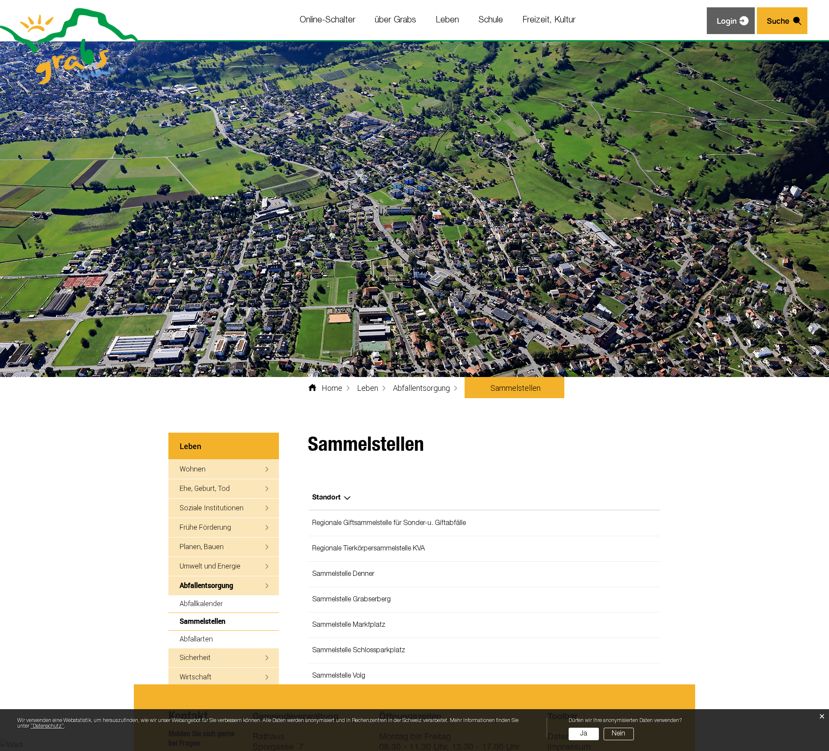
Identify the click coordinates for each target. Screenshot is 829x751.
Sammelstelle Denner (343, 574)
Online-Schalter (327, 20)
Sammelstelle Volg (338, 676)
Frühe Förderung (205, 526)
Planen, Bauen (202, 546)
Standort (326, 497)
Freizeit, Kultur (549, 20)
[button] (367, 388)
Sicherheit (195, 657)
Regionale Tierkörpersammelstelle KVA (368, 549)
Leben (447, 20)
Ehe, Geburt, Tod (205, 488)
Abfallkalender (201, 603)
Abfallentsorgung (206, 585)
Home (332, 388)
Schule (490, 20)
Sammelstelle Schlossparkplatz (358, 650)
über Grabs (395, 20)
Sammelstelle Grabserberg (351, 600)
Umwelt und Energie (210, 565)
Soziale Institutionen (212, 507)
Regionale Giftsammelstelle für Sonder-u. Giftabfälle (389, 523)
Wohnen (193, 468)
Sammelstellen (223, 620)
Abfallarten (196, 638)
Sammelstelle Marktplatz (348, 625)
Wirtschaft (196, 676)
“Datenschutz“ (47, 726)
